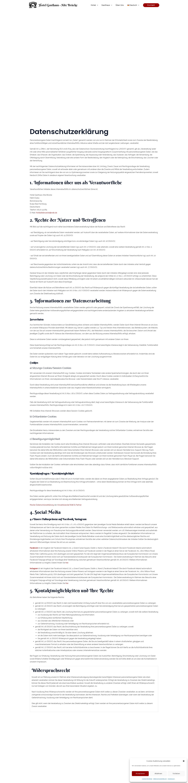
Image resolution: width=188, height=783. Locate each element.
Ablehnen (158, 774)
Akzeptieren (140, 774)
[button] (184, 761)
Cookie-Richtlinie (147, 779)
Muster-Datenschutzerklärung (42, 505)
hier (66, 563)
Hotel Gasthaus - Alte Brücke (58, 5)
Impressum (171, 779)
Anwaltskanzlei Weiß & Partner (69, 505)
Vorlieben (176, 774)
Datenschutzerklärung (160, 779)
